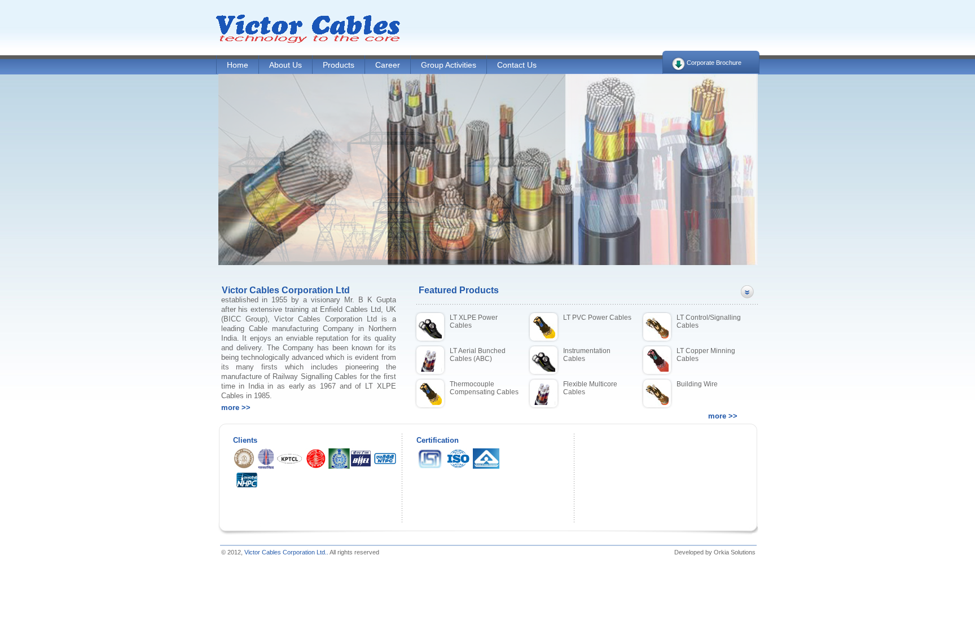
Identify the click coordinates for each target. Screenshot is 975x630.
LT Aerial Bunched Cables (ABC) (478, 355)
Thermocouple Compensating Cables (484, 388)
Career (387, 64)
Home (237, 64)
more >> (236, 407)
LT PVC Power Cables (597, 317)
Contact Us (517, 64)
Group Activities (448, 64)
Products (338, 64)
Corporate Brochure (714, 62)
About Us (285, 64)
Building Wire (697, 384)
